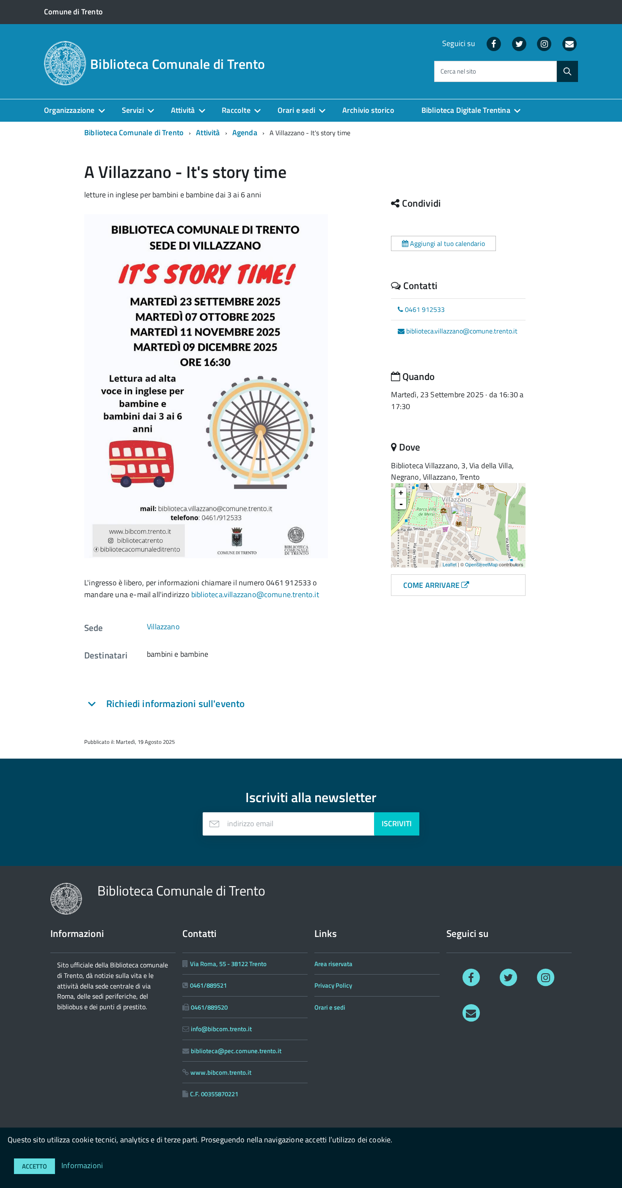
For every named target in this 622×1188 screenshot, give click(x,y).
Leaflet (450, 564)
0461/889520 (209, 1007)
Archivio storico (368, 110)
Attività (183, 110)
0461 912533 (424, 309)
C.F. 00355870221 (214, 1094)
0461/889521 (208, 985)
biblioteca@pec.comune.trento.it (236, 1051)
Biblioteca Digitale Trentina (465, 110)
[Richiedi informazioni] (471, 1012)
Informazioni (82, 1165)
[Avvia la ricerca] (567, 71)
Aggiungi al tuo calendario (446, 243)
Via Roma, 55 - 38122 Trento (228, 964)
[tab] (192, 704)
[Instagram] (544, 43)
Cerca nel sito (458, 71)
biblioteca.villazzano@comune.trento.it (255, 594)
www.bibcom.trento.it (220, 1072)
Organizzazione (69, 110)
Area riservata (333, 964)
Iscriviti (397, 823)
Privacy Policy (333, 985)
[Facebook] (493, 43)
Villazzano (163, 626)
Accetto (34, 1166)
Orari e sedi (296, 110)
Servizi (133, 110)
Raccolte (236, 110)
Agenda (244, 132)
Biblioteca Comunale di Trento (177, 64)
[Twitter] (519, 43)
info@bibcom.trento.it (221, 1029)
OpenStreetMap (481, 564)
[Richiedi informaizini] (569, 43)
